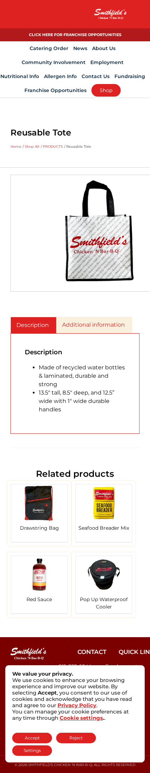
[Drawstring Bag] (39, 503)
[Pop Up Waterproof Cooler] (104, 574)
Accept (32, 737)
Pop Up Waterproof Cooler (104, 603)
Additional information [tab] (93, 324)
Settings (32, 750)
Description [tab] (32, 325)
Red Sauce (39, 599)
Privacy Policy (77, 705)
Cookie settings (81, 718)
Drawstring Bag (39, 528)
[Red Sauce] (39, 574)
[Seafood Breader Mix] (104, 503)
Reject (76, 737)
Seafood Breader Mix (103, 528)
